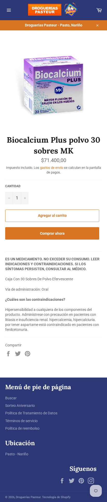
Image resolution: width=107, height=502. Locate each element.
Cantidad (13, 186)
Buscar (11, 398)
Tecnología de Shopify (56, 497)
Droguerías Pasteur (28, 497)
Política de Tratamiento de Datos (31, 413)
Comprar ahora (52, 233)
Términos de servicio (21, 421)
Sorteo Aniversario (20, 405)
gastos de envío (51, 168)
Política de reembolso (22, 428)
